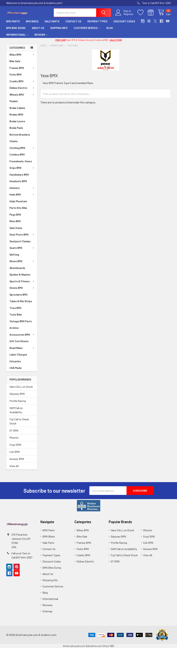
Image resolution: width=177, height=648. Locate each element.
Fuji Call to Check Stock (19, 421)
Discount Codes (124, 21)
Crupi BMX (15, 444)
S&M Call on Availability (16, 410)
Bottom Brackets (20, 134)
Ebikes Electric (18, 87)
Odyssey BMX (17, 393)
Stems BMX (16, 287)
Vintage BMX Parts (21, 321)
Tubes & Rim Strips (21, 301)
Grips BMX (15, 167)
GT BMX (14, 430)
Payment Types (97, 21)
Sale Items (16, 227)
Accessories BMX (20, 334)
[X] (155, 21)
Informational (16, 34)
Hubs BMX (15, 194)
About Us (38, 27)
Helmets (15, 187)
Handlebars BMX (19, 174)
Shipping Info (59, 27)
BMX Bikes (32, 21)
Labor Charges (18, 354)
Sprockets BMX (18, 294)
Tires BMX (15, 307)
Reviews (39, 34)
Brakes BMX (16, 114)
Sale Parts (52, 21)
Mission (14, 437)
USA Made (16, 367)
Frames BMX (17, 67)
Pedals (14, 101)
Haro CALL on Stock (21, 386)
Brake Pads (16, 127)
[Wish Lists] (142, 12)
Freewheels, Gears (21, 161)
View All (14, 466)
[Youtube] (168, 21)
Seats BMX (16, 247)
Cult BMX (15, 451)
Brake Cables (17, 107)
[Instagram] (143, 21)
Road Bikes (16, 347)
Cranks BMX (17, 81)
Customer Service (86, 27)
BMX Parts (13, 21)
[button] (88, 505)
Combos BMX (17, 154)
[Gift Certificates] (153, 12)
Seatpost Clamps (20, 241)
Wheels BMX (17, 94)
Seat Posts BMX (19, 234)
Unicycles (15, 361)
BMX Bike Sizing (16, 27)
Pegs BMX (15, 214)
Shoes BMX (16, 261)
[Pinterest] (149, 21)
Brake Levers (17, 121)
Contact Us (73, 21)
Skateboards (17, 267)
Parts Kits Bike (18, 207)
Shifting (14, 254)
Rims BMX (15, 221)
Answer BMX (17, 458)
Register (128, 14)
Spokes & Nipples (20, 274)
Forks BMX (16, 74)
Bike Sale (15, 61)
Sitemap (47, 611)
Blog (109, 27)
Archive (14, 327)
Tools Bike (16, 314)
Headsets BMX (18, 181)
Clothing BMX (17, 147)
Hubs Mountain (18, 201)
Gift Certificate (19, 341)
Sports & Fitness (20, 281)
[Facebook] (161, 21)
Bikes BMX (15, 54)
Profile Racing (18, 400)
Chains (14, 141)
